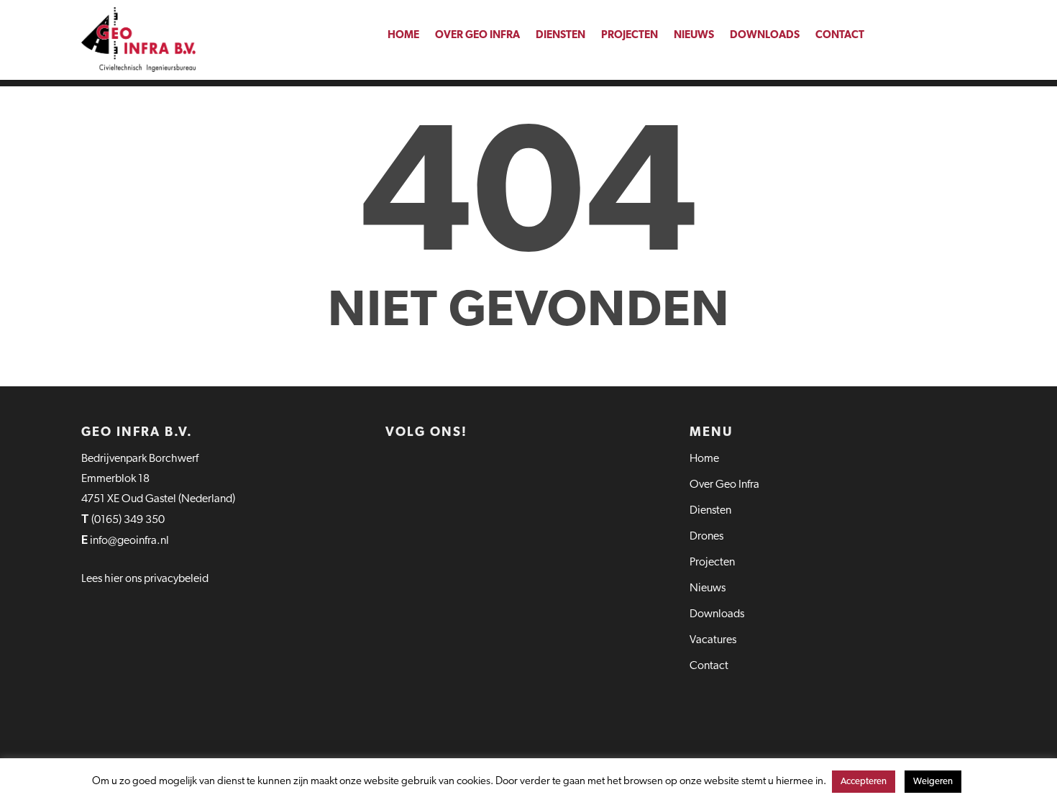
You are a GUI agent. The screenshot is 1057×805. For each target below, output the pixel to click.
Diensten (560, 35)
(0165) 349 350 (128, 520)
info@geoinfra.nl (130, 541)
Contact (839, 35)
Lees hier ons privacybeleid (145, 579)
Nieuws (694, 35)
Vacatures (713, 640)
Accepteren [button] (864, 781)
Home (403, 35)
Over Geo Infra (477, 35)
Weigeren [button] (933, 781)
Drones (706, 536)
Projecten (629, 35)
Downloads (765, 35)
